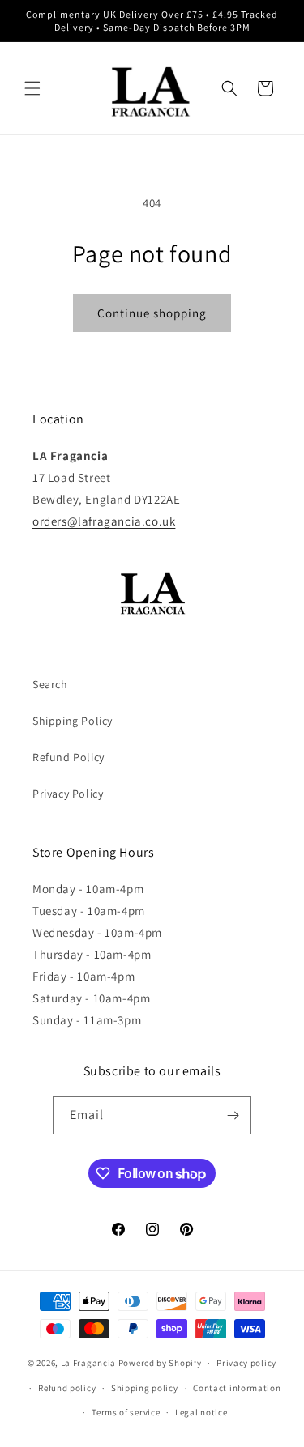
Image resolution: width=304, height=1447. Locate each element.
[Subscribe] (232, 1115)
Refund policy (67, 1388)
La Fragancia (88, 1362)
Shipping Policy (72, 720)
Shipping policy (144, 1388)
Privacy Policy (67, 793)
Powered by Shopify (160, 1362)
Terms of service (126, 1412)
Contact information (236, 1388)
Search (50, 684)
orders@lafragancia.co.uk (103, 521)
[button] (32, 88)
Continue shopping (152, 313)
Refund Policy (68, 757)
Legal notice (201, 1412)
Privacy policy (246, 1362)
